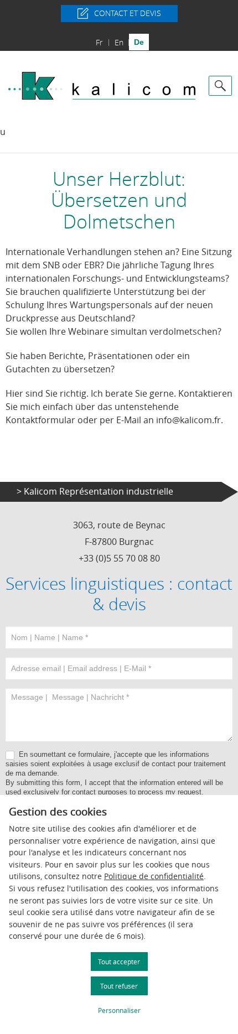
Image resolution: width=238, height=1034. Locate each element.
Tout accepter (119, 961)
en (119, 42)
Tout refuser (119, 985)
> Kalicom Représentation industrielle (95, 491)
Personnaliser (119, 1010)
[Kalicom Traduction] (101, 86)
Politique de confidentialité (154, 876)
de (139, 42)
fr (99, 42)
